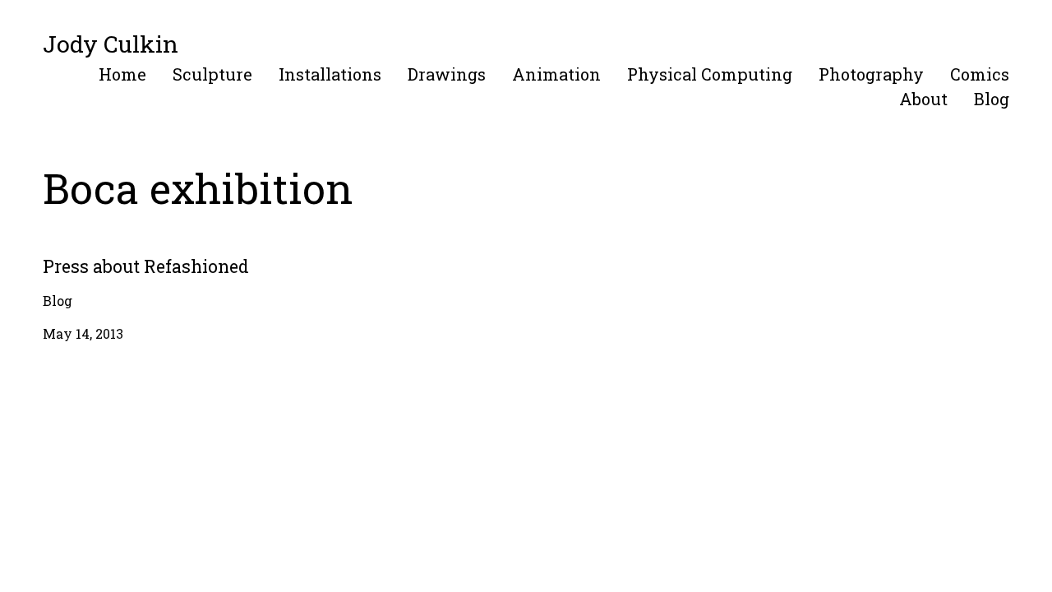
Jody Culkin (110, 43)
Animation (556, 74)
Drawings (447, 74)
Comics (979, 74)
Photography (871, 74)
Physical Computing (709, 74)
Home (122, 74)
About (923, 98)
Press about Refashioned (123, 252)
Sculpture (212, 74)
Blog (991, 98)
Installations (330, 74)
